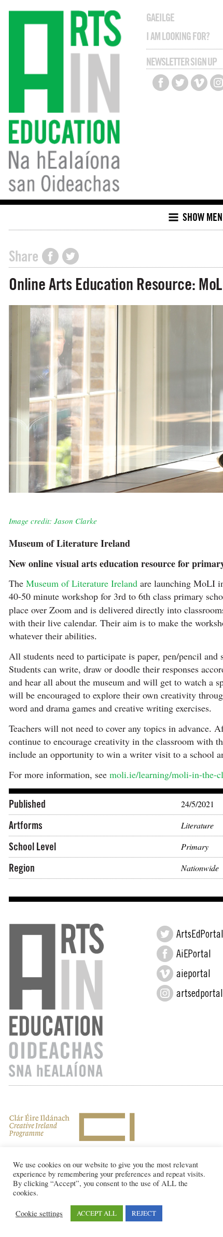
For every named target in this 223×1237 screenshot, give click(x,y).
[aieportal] (165, 973)
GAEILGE (160, 17)
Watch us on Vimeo (199, 82)
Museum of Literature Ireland (81, 583)
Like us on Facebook (160, 82)
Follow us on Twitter (180, 82)
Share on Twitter (70, 256)
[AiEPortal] (165, 953)
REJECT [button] (144, 1213)
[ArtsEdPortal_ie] (165, 934)
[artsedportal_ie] (165, 993)
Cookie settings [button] (39, 1213)
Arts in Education (68, 102)
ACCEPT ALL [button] (97, 1213)
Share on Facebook (50, 256)
